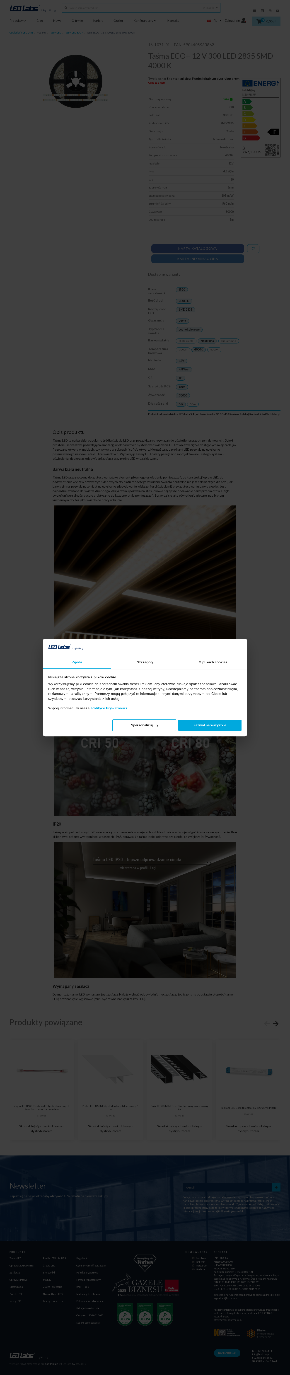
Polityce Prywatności (109, 708)
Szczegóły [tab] (145, 662)
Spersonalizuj (142, 725)
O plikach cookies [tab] (213, 662)
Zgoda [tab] (77, 662)
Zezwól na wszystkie (209, 725)
